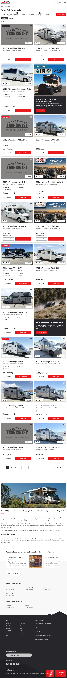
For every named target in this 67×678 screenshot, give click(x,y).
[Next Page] (27, 467)
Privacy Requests (22, 673)
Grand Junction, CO (44, 530)
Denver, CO (35, 530)
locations (29, 530)
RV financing (62, 524)
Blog (21, 628)
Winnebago (40, 519)
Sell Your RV (9, 628)
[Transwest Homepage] (11, 670)
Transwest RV (23, 633)
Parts (7, 635)
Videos (21, 630)
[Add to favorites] (31, 26)
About (21, 626)
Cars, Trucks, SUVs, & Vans (43, 623)
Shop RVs (8, 623)
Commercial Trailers (41, 639)
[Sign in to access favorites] (55, 2)
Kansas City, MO (56, 530)
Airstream (56, 519)
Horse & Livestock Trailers (43, 635)
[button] (64, 2)
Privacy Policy (15, 673)
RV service (47, 525)
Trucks (37, 627)
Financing (8, 630)
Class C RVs (7, 6)
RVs (2, 6)
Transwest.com (39, 620)
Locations (22, 623)
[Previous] (61, 561)
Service (8, 633)
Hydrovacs (38, 631)
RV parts (40, 525)
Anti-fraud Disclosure (35, 673)
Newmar (46, 519)
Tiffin (49, 519)
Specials (8, 626)
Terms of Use (28, 673)
